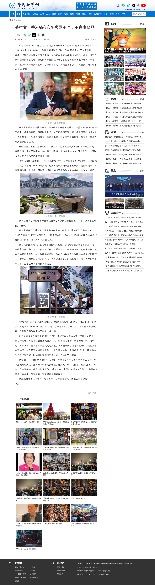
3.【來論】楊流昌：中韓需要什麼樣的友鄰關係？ (125, 226)
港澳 (18, 14)
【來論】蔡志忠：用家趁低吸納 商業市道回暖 (123, 108)
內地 (48, 14)
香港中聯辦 (19, 571)
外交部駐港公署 (20, 574)
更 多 (142, 24)
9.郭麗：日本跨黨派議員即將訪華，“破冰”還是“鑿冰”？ (127, 253)
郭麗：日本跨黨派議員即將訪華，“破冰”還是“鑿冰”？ (126, 150)
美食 (124, 14)
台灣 (42, 14)
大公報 (32, 571)
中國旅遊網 (34, 577)
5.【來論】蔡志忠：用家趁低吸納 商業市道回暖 (124, 235)
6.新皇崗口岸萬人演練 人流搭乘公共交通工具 (124, 240)
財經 (60, 14)
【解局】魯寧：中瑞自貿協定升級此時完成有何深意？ (127, 155)
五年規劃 (26, 14)
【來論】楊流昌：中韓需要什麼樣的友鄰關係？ (124, 112)
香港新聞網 (61, 571)
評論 (84, 14)
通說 (90, 14)
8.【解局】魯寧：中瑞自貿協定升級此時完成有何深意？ (127, 248)
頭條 (12, 14)
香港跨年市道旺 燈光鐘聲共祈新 (27, 422)
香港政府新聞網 (20, 577)
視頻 (66, 14)
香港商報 (33, 574)
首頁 (13, 20)
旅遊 (118, 14)
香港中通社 (61, 567)
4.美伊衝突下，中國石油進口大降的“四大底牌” (123, 231)
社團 (106, 14)
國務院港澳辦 (19, 567)
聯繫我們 (60, 574)
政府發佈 (98, 14)
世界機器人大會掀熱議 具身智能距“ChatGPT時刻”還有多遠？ (129, 137)
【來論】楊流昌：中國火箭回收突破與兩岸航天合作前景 (128, 126)
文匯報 (32, 567)
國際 (54, 14)
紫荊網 (17, 581)
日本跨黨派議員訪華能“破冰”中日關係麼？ (122, 146)
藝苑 (112, 14)
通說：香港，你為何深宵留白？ (27, 549)
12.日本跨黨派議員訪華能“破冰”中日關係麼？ (123, 266)
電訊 (78, 14)
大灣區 (35, 14)
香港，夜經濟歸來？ (78, 498)
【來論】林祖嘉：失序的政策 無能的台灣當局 (123, 117)
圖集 (72, 14)
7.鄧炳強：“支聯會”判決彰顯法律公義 (120, 244)
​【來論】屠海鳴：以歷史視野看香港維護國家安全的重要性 (128, 104)
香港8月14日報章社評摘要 (52, 524)
